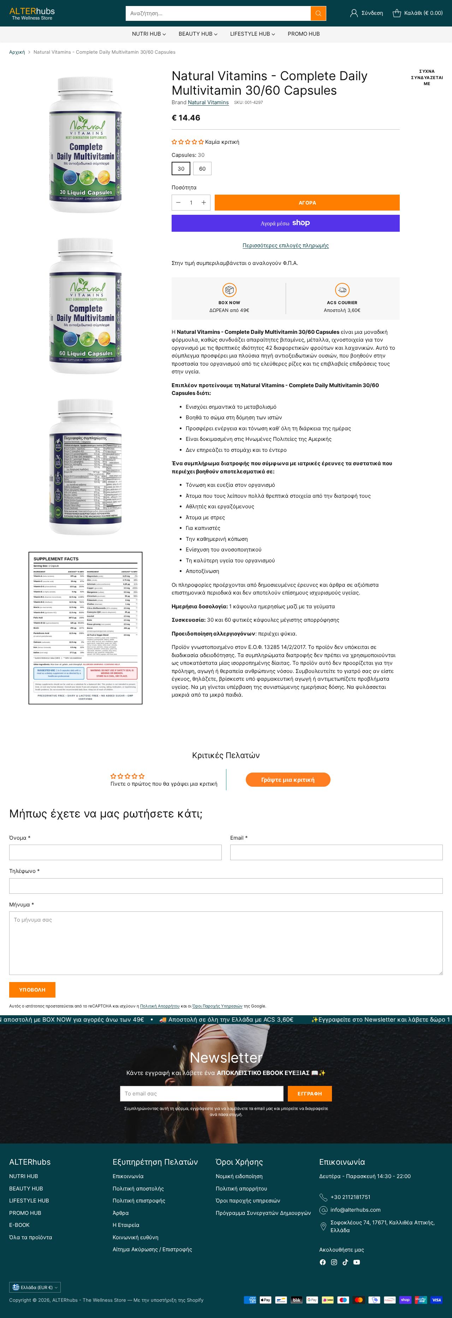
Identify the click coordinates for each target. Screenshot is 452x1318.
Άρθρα (121, 1213)
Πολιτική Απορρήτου (160, 1006)
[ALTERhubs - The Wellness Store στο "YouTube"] (356, 1263)
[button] (188, 141)
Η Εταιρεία (126, 1225)
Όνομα (20, 837)
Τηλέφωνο (24, 871)
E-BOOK (19, 1225)
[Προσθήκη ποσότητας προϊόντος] (203, 202)
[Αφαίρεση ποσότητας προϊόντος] (178, 202)
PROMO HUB (25, 1213)
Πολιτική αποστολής (138, 1188)
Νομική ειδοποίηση (239, 1176)
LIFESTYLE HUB (29, 1200)
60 (202, 168)
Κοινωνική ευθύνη (136, 1237)
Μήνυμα (21, 904)
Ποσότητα (184, 187)
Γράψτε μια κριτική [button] (288, 779)
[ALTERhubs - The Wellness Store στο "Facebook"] (323, 1263)
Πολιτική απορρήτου (241, 1188)
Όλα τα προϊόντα (30, 1237)
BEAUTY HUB (26, 1188)
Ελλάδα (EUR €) (37, 1287)
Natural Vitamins (208, 102)
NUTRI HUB (23, 1176)
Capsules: (188, 154)
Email (239, 837)
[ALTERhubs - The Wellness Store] (32, 13)
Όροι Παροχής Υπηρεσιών (217, 1006)
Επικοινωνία (128, 1176)
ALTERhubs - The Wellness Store (89, 1300)
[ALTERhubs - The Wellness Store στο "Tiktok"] (345, 1263)
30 (181, 168)
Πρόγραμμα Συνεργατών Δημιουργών (263, 1213)
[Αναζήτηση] (318, 13)
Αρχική (17, 52)
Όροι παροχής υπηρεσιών (248, 1200)
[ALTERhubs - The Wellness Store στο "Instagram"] (334, 1263)
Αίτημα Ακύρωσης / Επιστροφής (152, 1249)
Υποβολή (32, 990)
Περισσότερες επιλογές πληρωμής (286, 245)
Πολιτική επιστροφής (139, 1200)
